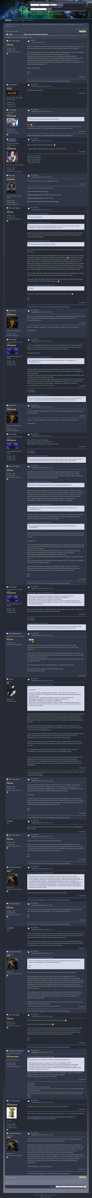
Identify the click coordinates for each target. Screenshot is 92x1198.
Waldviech (12, 310)
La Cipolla (12, 110)
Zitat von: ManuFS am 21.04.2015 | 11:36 (39, 241)
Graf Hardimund (14, 867)
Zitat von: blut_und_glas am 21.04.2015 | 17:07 (40, 592)
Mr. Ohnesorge (14, 1101)
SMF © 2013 (44, 1195)
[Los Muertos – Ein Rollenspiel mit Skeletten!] (7, 135)
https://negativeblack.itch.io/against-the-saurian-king (41, 1118)
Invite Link (45, 191)
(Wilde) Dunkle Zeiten (64, 900)
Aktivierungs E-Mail (72, 2)
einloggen (46, 2)
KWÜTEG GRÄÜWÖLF (12, 140)
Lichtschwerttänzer (16, 1051)
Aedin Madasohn (15, 634)
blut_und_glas (14, 41)
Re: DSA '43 (35, 84)
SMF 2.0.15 (37, 1195)
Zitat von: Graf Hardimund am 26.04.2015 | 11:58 (41, 1056)
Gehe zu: (52, 1186)
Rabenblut (42, 900)
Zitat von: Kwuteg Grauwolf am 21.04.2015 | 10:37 (41, 285)
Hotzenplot (79, 24)
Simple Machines (52, 1195)
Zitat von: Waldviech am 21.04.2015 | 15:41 (39, 357)
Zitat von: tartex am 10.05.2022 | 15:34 (38, 395)
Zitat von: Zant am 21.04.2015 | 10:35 (38, 213)
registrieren (55, 2)
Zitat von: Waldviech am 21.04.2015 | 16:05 (39, 522)
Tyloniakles (12, 85)
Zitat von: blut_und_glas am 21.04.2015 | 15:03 (40, 873)
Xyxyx (10, 679)
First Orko (12, 339)
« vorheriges (77, 29)
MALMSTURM (31, 330)
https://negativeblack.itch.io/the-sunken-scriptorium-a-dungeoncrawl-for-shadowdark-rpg (51, 1116)
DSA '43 (33, 40)
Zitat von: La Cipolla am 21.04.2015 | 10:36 (39, 222)
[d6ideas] (7, 54)
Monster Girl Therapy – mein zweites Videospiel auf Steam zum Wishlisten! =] (50, 135)
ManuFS (11, 175)
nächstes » (84, 29)
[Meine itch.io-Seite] (7, 1130)
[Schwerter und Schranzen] (7, 892)
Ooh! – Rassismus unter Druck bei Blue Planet (57, 81)
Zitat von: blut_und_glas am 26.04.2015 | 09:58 (40, 957)
